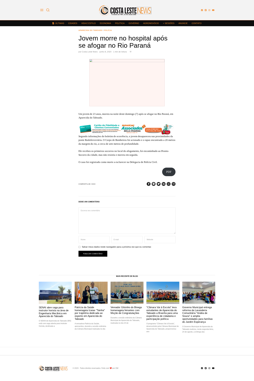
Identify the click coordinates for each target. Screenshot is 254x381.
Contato (197, 23)
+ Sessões (168, 23)
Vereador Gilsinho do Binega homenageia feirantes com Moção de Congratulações (126, 310)
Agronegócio (151, 23)
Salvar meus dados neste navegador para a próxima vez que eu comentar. (117, 247)
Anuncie (183, 23)
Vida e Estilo (88, 23)
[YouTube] (213, 10)
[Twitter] (205, 10)
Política (120, 23)
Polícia (108, 30)
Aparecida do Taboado (90, 30)
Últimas (59, 23)
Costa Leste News (90, 52)
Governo (134, 23)
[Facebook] (202, 10)
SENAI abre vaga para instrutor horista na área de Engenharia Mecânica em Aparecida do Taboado (53, 311)
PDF (169, 171)
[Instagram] (209, 10)
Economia (105, 23)
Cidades (72, 23)
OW (116, 368)
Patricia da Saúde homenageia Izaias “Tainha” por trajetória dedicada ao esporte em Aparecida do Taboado (90, 313)
